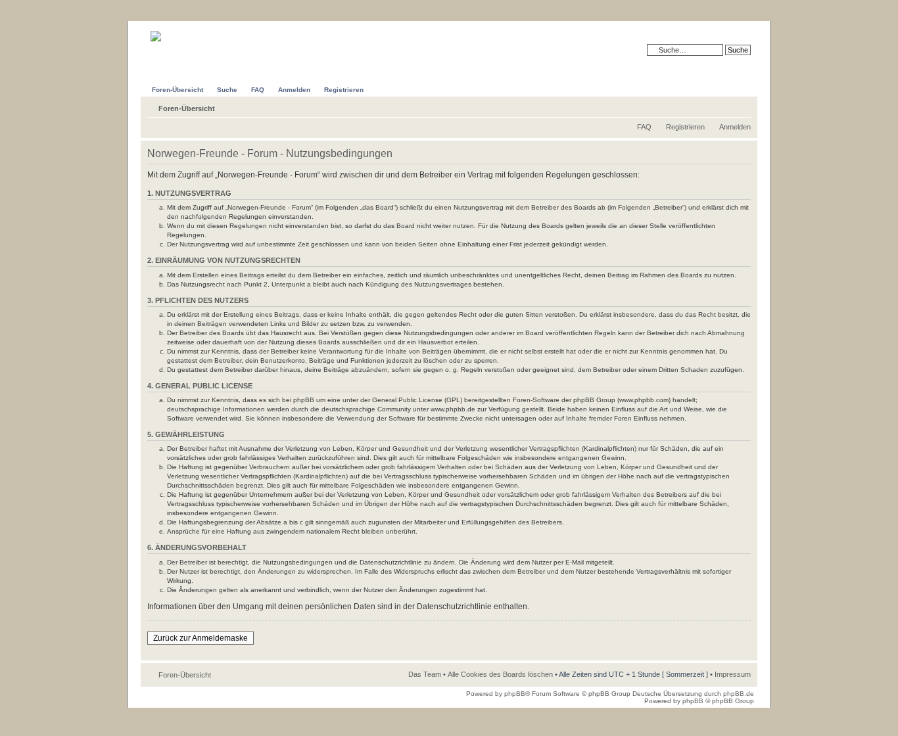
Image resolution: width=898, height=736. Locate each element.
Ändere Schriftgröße (741, 106)
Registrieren (685, 127)
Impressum (733, 674)
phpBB (514, 693)
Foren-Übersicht (186, 108)
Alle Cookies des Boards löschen (500, 674)
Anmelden (735, 127)
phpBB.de (738, 693)
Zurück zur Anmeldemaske (200, 638)
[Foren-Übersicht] (177, 31)
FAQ (644, 127)
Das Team (424, 674)
